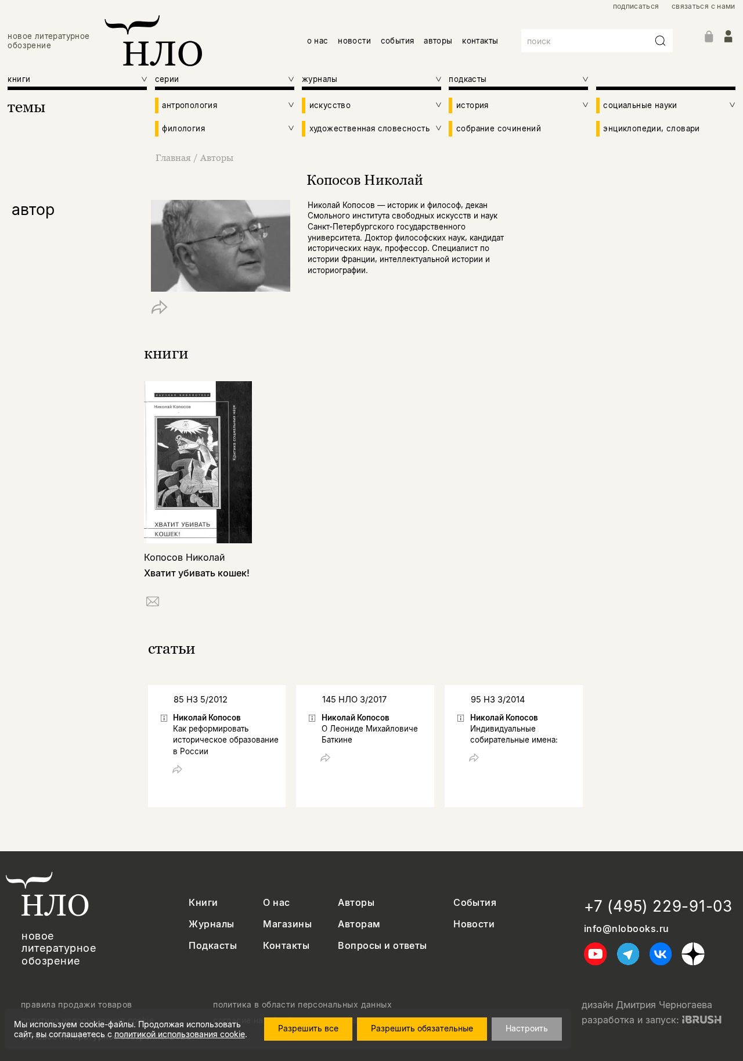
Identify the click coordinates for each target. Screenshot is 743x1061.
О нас (276, 902)
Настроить (527, 1028)
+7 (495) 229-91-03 (658, 906)
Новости (474, 924)
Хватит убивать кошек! (197, 573)
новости (354, 40)
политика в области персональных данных (302, 1004)
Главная (173, 157)
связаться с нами (703, 6)
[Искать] (660, 40)
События (474, 902)
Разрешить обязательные (422, 1028)
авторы (438, 40)
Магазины (287, 924)
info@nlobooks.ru (626, 928)
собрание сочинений (498, 128)
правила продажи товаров (76, 1004)
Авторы (216, 157)
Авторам (359, 924)
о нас (318, 40)
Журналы (211, 924)
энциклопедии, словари (651, 128)
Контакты (286, 945)
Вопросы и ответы (382, 945)
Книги (203, 902)
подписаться (636, 6)
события (397, 40)
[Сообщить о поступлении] (152, 603)
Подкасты (213, 945)
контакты (480, 40)
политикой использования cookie (179, 1034)
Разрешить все (308, 1028)
